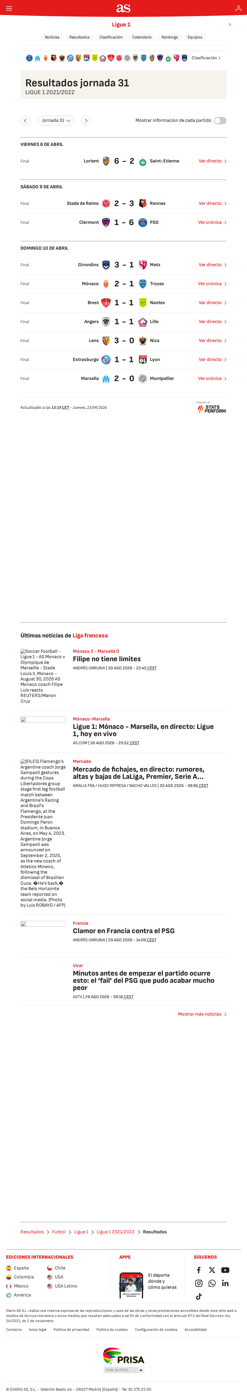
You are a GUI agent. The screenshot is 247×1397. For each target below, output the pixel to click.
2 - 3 (124, 203)
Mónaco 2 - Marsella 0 (96, 651)
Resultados (79, 37)
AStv (77, 996)
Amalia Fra (84, 785)
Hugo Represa (112, 785)
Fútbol (59, 1232)
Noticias (52, 37)
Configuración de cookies (156, 1329)
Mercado (82, 761)
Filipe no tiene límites (107, 659)
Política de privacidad (71, 1329)
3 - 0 (124, 341)
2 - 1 (124, 284)
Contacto (14, 1329)
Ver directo (210, 161)
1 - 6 (124, 222)
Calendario (142, 37)
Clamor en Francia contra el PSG (124, 931)
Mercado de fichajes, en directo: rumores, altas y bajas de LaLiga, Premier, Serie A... (139, 773)
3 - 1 (124, 265)
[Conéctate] (238, 8)
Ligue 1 (121, 24)
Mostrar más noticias (199, 1014)
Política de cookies (112, 1329)
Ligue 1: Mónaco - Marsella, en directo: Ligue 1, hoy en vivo (143, 730)
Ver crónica (210, 222)
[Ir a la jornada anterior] (25, 120)
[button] (124, 1370)
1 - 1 (124, 303)
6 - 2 (124, 161)
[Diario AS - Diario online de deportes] (124, 8)
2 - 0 (124, 379)
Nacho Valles (143, 785)
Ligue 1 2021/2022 (116, 1232)
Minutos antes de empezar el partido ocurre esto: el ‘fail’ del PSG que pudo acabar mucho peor (143, 980)
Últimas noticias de (64, 635)
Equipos (195, 37)
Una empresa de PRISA (123, 1356)
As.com (80, 742)
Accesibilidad (196, 1329)
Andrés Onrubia (89, 668)
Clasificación (111, 37)
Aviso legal (37, 1329)
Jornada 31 (53, 120)
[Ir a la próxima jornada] (86, 120)
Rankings (169, 37)
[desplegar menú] (9, 8)
